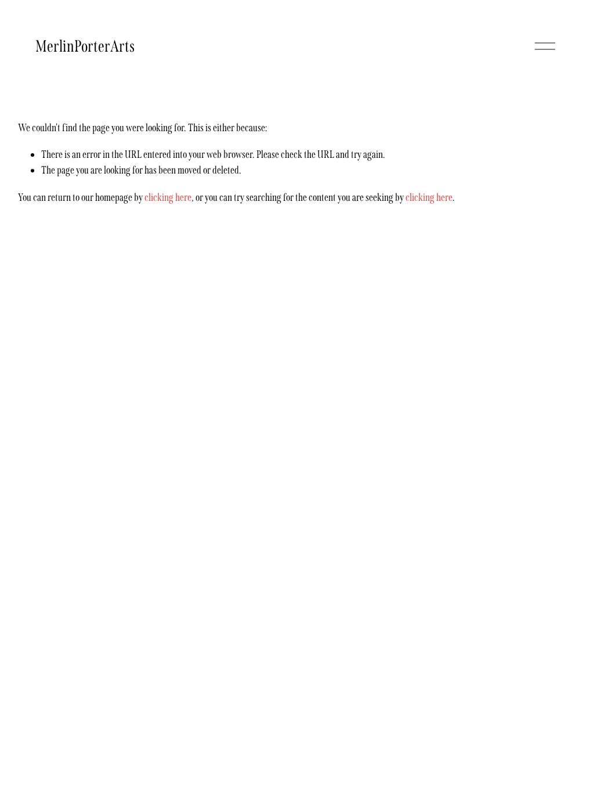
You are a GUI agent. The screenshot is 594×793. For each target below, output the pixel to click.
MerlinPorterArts (85, 46)
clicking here (167, 197)
